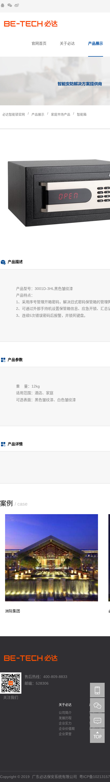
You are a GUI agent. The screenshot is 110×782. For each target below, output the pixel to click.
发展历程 (65, 718)
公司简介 (65, 713)
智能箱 (82, 115)
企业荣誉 (65, 734)
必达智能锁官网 (13, 115)
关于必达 (67, 43)
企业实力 (65, 723)
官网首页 (39, 43)
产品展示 (95, 43)
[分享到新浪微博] (16, 5)
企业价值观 (67, 729)
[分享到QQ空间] (2, 5)
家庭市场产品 (60, 115)
